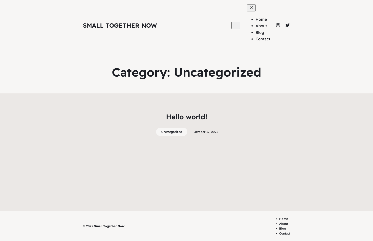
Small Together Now (120, 25)
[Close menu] (251, 7)
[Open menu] (235, 25)
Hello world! (186, 116)
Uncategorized (171, 132)
